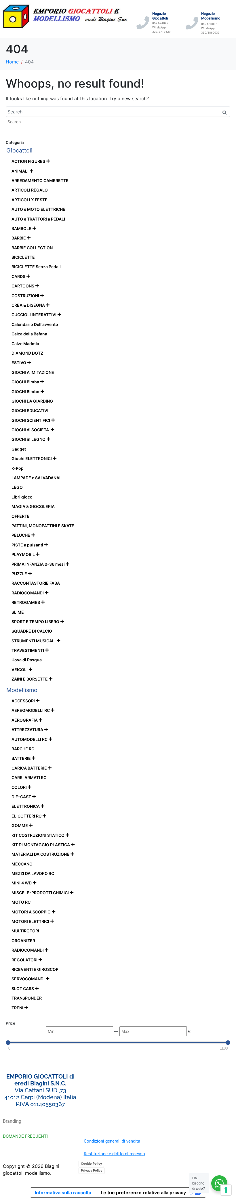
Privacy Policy (91, 1170)
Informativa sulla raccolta (63, 1192)
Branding (12, 1121)
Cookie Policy (91, 1164)
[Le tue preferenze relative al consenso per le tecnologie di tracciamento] (225, 1189)
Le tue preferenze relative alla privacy (143, 1192)
